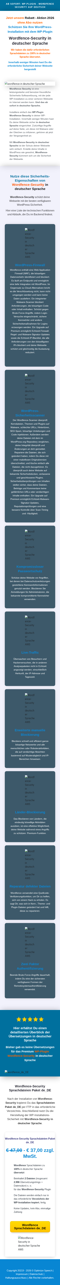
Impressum (22, 1274)
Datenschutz (37, 1274)
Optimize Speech (43, 1270)
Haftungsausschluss (16, 1277)
